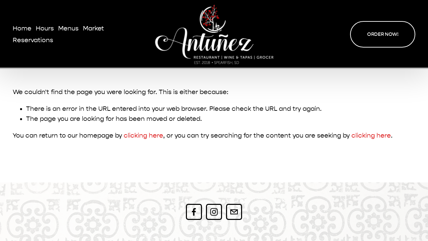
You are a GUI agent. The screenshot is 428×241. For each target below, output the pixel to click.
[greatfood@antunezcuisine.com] (234, 212)
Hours (45, 28)
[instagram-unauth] (214, 212)
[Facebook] (194, 212)
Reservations (33, 40)
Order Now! (383, 34)
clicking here (143, 135)
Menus (68, 28)
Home (22, 28)
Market (93, 28)
